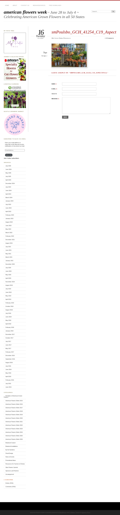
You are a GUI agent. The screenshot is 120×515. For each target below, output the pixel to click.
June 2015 (8, 387)
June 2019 (8, 292)
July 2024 (8, 187)
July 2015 (8, 383)
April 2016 (8, 376)
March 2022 (9, 232)
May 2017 (8, 348)
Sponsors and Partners (12, 470)
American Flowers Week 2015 (14, 400)
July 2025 (8, 176)
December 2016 (10, 355)
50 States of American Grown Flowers (13, 396)
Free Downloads (55, 5)
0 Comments (110, 38)
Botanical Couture (11, 442)
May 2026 (8, 173)
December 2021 (10, 239)
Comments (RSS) (11, 486)
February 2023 (10, 215)
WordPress (62, 512)
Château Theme (74, 512)
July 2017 (8, 341)
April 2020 (8, 278)
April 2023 (8, 211)
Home (7, 5)
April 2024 (8, 194)
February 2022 (10, 236)
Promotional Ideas (11, 460)
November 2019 (10, 281)
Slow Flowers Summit (12, 467)
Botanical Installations (12, 446)
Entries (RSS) (9, 483)
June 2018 (8, 316)
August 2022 (9, 222)
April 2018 (8, 324)
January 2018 (9, 331)
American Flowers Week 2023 (14, 428)
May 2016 (8, 373)
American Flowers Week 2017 (14, 407)
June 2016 (8, 369)
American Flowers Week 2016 (14, 404)
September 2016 (10, 359)
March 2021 (9, 257)
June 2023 (8, 208)
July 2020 (8, 267)
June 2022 (8, 225)
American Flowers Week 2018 (14, 411)
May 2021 (8, 253)
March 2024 (9, 197)
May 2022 (8, 229)
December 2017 (10, 334)
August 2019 (9, 285)
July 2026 (8, 166)
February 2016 (10, 380)
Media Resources (39, 5)
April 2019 (8, 299)
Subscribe (9, 155)
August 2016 (9, 362)
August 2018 (9, 310)
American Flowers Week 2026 (14, 439)
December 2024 (10, 183)
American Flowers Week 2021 (14, 421)
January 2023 (9, 218)
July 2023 (8, 204)
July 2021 (8, 246)
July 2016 (8, 366)
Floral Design (9, 453)
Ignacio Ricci (86, 512)
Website (54, 93)
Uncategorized (10, 474)
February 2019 (10, 303)
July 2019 (8, 288)
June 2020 (8, 271)
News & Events (10, 457)
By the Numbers (10, 449)
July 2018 (8, 313)
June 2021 (8, 250)
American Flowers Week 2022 (14, 425)
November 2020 (10, 264)
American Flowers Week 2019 (14, 414)
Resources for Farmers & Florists (15, 464)
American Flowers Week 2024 (14, 432)
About (15, 5)
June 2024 (8, 190)
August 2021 (9, 243)
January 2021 (9, 260)
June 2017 (8, 345)
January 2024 (9, 201)
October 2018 (9, 306)
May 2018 (8, 320)
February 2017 (10, 352)
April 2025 (8, 180)
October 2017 (9, 338)
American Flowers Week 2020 (14, 418)
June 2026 (8, 169)
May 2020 (8, 274)
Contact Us (25, 5)
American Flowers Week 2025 (14, 435)
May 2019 (8, 295)
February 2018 (10, 327)
